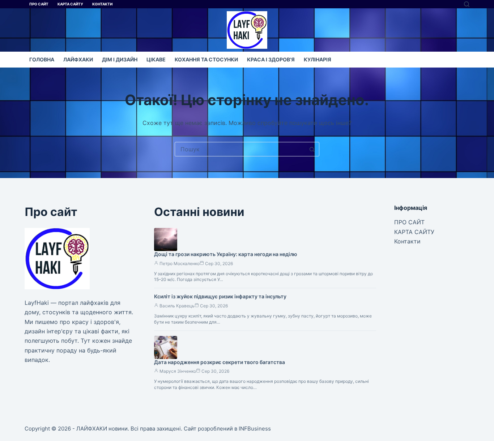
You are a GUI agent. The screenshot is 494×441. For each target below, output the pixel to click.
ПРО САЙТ (38, 4)
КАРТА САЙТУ (70, 4)
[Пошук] (466, 4)
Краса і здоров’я (271, 59)
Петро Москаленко (179, 263)
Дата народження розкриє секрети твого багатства (219, 362)
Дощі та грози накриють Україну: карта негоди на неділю (225, 254)
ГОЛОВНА (41, 59)
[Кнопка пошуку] (312, 149)
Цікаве (156, 59)
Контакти (102, 4)
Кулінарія (317, 59)
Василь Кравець (177, 305)
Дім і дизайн (119, 59)
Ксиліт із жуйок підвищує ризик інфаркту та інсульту (220, 296)
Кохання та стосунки (206, 59)
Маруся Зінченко (177, 371)
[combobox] (240, 149)
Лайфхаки (78, 59)
